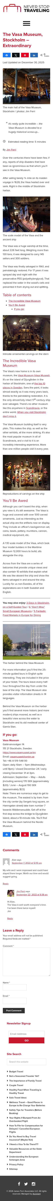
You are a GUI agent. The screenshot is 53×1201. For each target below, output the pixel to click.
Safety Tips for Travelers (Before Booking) (25, 1112)
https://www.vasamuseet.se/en (19, 752)
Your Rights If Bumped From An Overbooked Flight (25, 1119)
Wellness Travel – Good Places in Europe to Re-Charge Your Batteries (27, 1104)
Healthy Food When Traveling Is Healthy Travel (25, 1091)
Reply (5, 883)
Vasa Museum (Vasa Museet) (33, 375)
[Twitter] (26, 1184)
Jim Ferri (11, 149)
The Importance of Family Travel (25, 1080)
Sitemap (13, 1169)
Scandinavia (32, 408)
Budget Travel (16, 1071)
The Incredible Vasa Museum (24, 300)
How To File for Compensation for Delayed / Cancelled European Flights (26, 1128)
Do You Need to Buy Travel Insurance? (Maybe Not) (22, 1138)
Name (6, 982)
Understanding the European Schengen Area (23, 1158)
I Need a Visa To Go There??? (23, 1144)
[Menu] (26, 23)
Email (6, 996)
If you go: (19, 309)
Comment (8, 946)
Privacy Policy (16, 1164)
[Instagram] (33, 1184)
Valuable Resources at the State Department (25, 1150)
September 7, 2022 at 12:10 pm (27, 863)
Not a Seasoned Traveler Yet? (24, 1076)
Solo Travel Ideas (18, 1097)
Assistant (37, 1194)
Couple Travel (16, 1085)
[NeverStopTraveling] (26, 14)
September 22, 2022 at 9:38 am (32, 894)
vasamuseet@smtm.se (22, 756)
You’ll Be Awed (16, 305)
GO (27, 1040)
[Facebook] (19, 1184)
